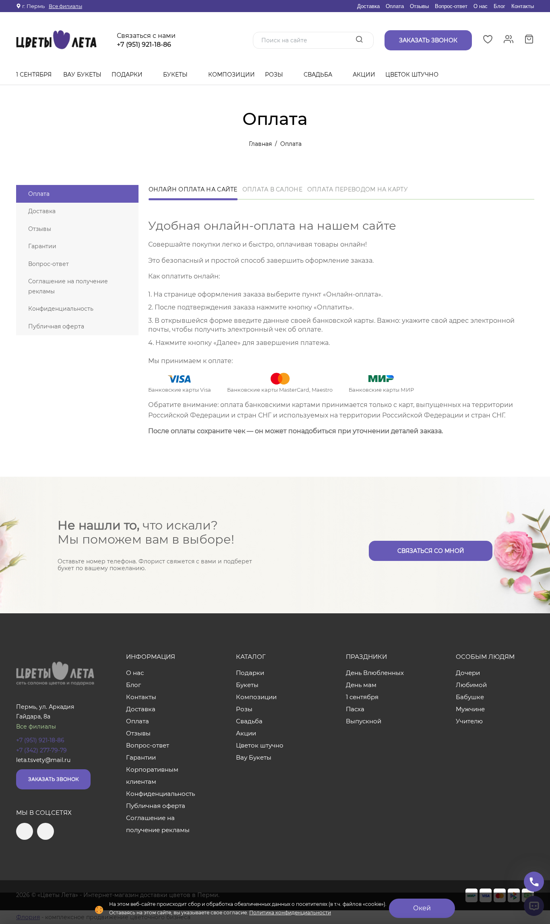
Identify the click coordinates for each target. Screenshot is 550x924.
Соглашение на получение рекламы (68, 286)
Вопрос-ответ (451, 6)
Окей (422, 908)
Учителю (469, 721)
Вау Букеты (82, 74)
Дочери (468, 673)
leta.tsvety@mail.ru (43, 760)
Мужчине (470, 709)
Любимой (471, 685)
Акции (364, 74)
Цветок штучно (412, 74)
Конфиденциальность (60, 308)
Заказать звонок (53, 779)
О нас (480, 6)
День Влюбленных (375, 673)
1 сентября (34, 74)
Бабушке (470, 697)
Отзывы (419, 6)
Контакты (522, 6)
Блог (499, 6)
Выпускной (363, 721)
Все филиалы (65, 6)
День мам (361, 685)
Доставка (368, 6)
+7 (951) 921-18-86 (144, 45)
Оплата (395, 6)
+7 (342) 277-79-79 (41, 750)
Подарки (128, 74)
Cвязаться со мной (430, 550)
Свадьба (319, 74)
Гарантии (42, 246)
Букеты (176, 74)
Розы (275, 74)
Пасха (355, 709)
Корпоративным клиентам (152, 775)
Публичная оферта (56, 326)
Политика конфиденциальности (290, 912)
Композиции (231, 74)
